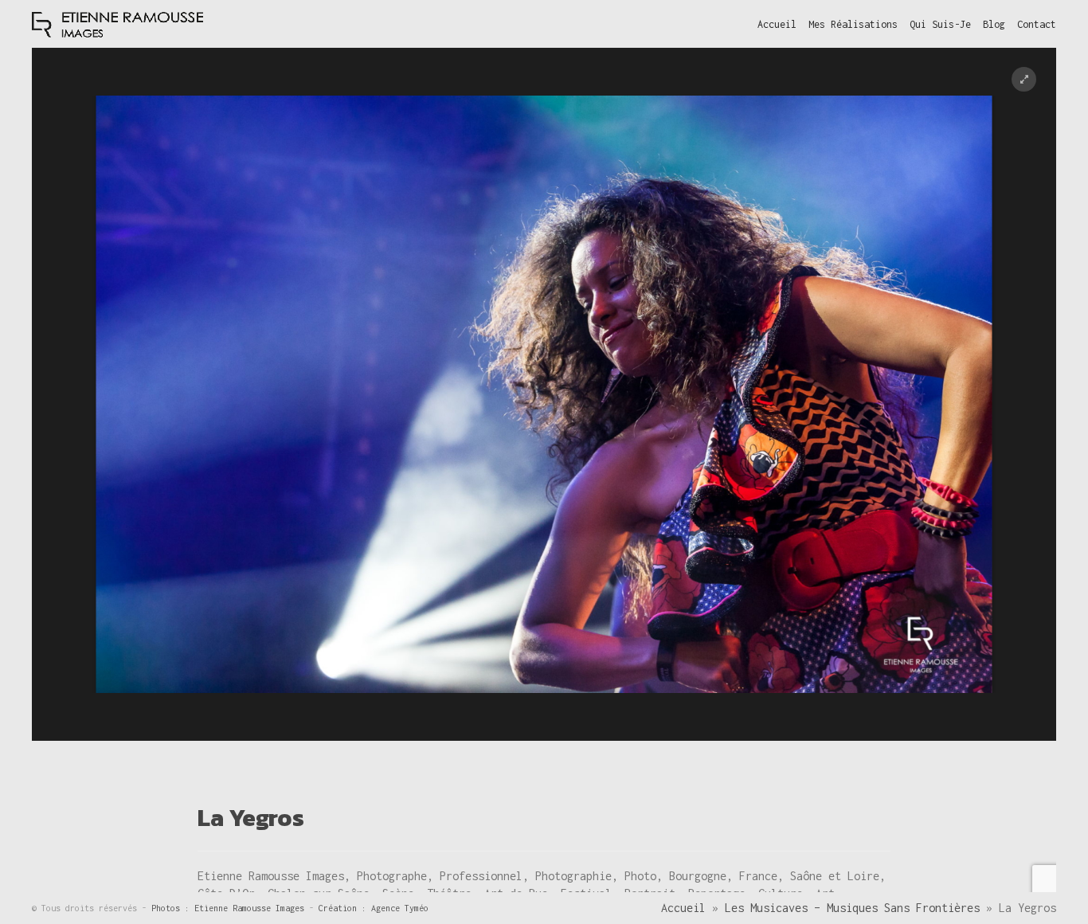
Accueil (683, 907)
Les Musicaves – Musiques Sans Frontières (852, 907)
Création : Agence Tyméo (374, 908)
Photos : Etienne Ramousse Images (230, 908)
